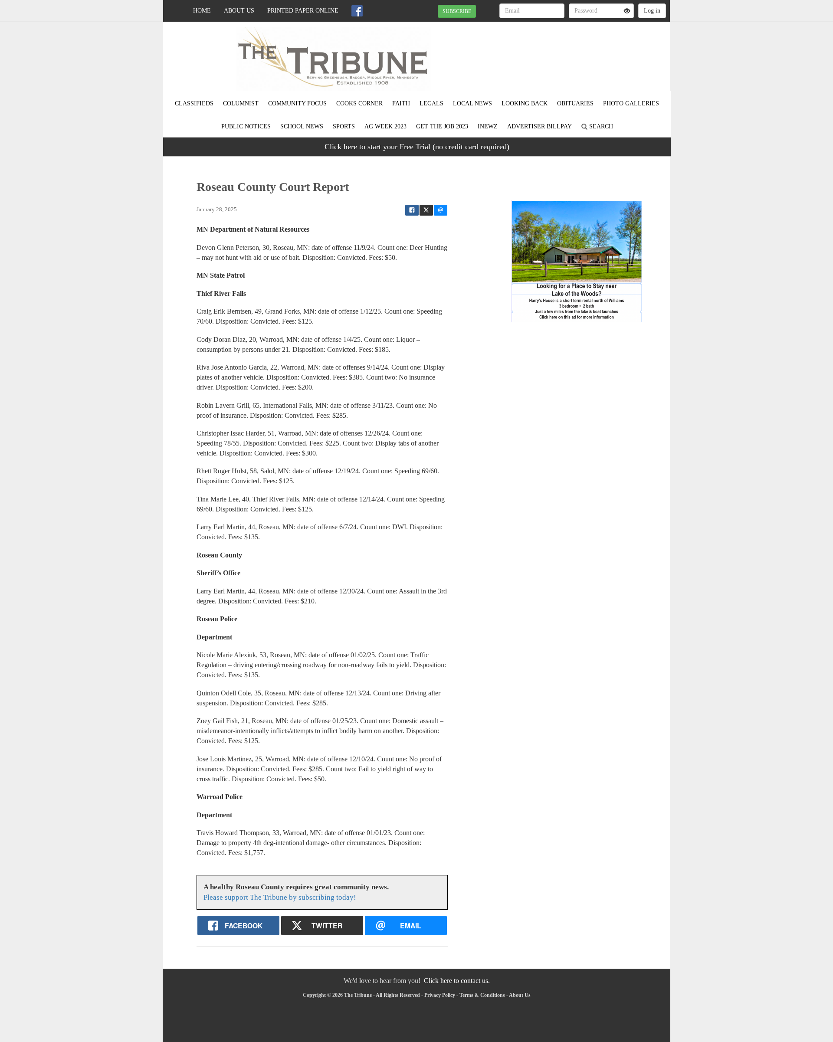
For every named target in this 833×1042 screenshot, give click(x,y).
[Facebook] (357, 11)
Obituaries (575, 103)
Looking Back (525, 103)
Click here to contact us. (457, 980)
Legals (431, 103)
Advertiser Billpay (539, 126)
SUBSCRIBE (457, 11)
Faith (401, 103)
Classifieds (194, 103)
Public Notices (246, 126)
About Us (239, 10)
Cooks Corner (359, 103)
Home (202, 10)
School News (301, 126)
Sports (344, 126)
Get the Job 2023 (442, 126)
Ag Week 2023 (385, 126)
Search (600, 126)
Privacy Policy (439, 995)
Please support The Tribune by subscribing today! (279, 897)
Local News (472, 103)
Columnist (241, 103)
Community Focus (297, 103)
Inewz (488, 126)
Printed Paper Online (302, 10)
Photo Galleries (631, 103)
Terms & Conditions (482, 995)
